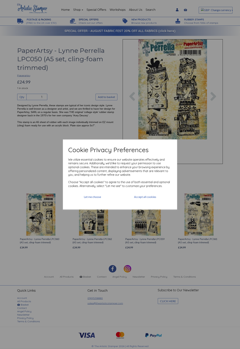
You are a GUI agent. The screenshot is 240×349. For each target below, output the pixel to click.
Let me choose (92, 196)
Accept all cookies (145, 196)
